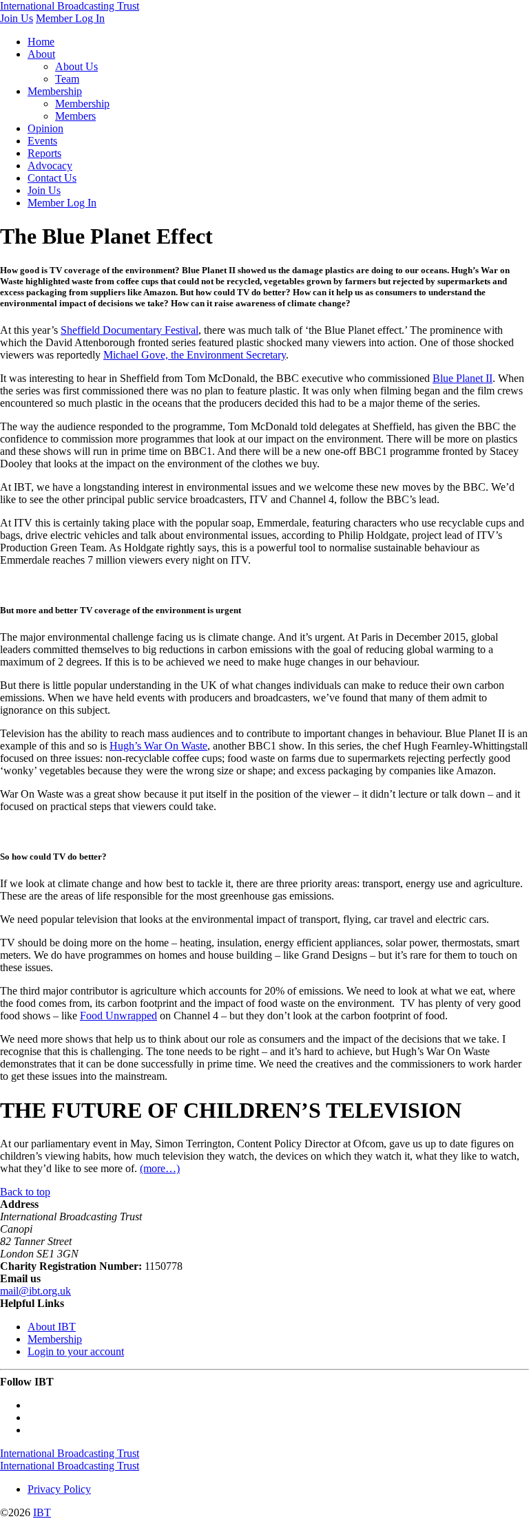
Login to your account (76, 1351)
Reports (44, 153)
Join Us (16, 18)
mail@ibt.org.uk (35, 1291)
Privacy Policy (59, 1489)
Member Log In (70, 18)
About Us (76, 66)
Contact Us (52, 178)
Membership (55, 91)
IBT (42, 1512)
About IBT (52, 1326)
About (41, 54)
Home (41, 41)
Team (67, 79)
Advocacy (50, 165)
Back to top (25, 1192)
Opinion (45, 128)
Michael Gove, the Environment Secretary (194, 355)
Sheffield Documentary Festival (129, 330)
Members (75, 116)
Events (42, 141)
